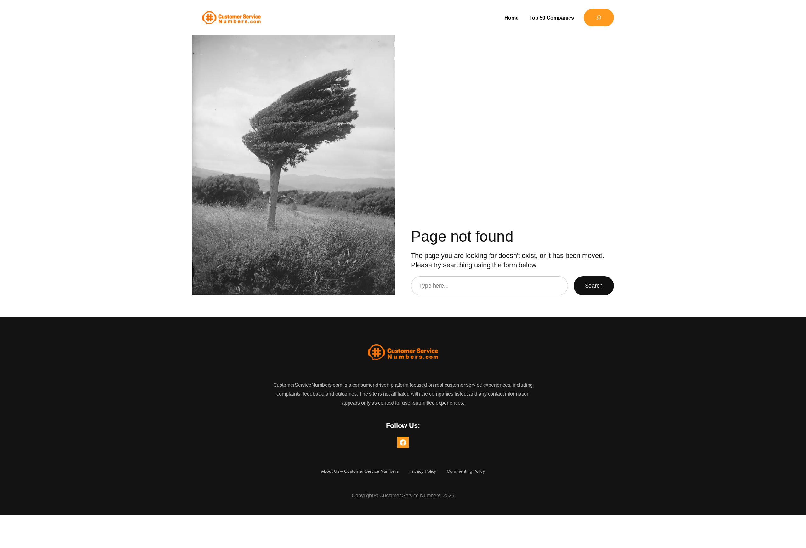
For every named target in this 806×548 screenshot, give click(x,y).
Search (594, 286)
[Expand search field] (599, 17)
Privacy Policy (422, 471)
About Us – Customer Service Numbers (360, 471)
